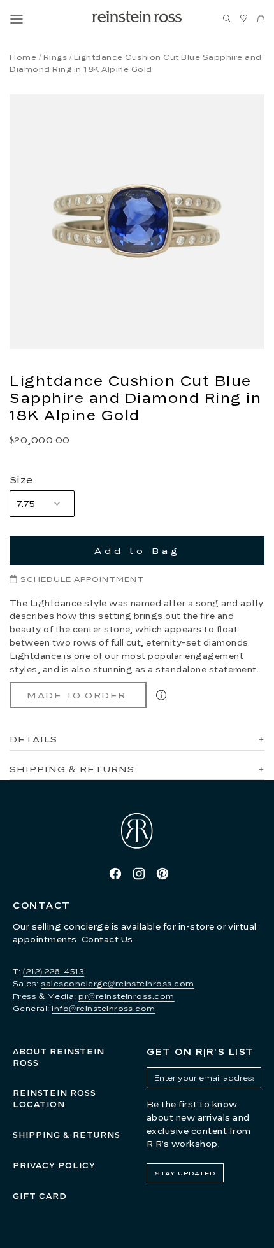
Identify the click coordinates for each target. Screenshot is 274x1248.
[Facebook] (115, 874)
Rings (55, 57)
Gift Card (40, 1196)
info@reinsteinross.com (103, 1008)
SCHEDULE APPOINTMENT (82, 579)
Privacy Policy (54, 1165)
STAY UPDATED (185, 1173)
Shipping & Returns (66, 1135)
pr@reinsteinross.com (126, 996)
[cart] (261, 19)
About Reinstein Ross (59, 1057)
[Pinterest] (162, 874)
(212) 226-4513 (53, 971)
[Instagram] (139, 874)
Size (21, 479)
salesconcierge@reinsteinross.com (117, 983)
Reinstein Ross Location (54, 1098)
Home (23, 57)
